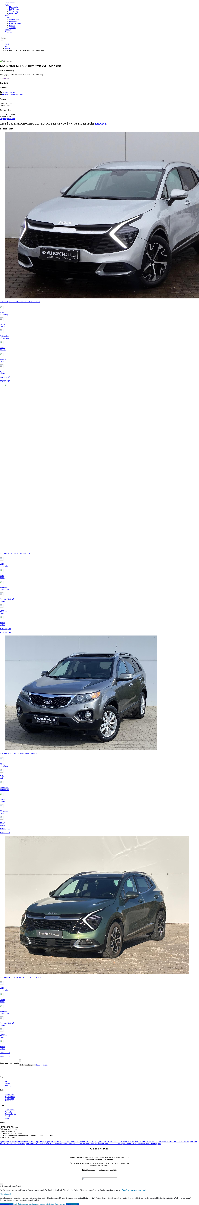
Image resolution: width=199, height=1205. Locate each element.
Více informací (5, 1194)
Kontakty (8, 30)
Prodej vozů (13, 13)
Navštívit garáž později (27, 1065)
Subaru (9, 1142)
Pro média (13, 21)
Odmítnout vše (34, 1204)
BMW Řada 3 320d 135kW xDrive (175, 1142)
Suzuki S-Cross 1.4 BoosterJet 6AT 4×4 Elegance (143, 1144)
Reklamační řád (15, 24)
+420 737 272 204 (8, 92)
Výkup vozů (13, 11)
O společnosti (14, 19)
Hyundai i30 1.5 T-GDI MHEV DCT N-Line (40, 1144)
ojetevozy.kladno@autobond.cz (13, 94)
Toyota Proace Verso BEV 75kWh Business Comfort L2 (77, 1144)
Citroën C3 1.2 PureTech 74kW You (83, 1142)
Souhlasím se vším (6, 1204)
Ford (26, 1142)
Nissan (30, 1142)
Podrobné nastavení (21, 1204)
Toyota (37, 1142)
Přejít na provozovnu (7, 119)
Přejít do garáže (42, 1065)
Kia (34, 1142)
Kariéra (7, 15)
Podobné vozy (5, 78)
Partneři (12, 26)
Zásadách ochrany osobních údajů (134, 1190)
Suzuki (21, 1142)
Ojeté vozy (44, 1142)
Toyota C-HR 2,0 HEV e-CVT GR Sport (112, 1142)
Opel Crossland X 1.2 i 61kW (59, 1142)
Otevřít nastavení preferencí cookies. (13, 1139)
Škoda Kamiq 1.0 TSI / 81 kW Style (111, 1144)
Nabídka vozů (10, 3)
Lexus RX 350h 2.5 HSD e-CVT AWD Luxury (144, 1142)
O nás (7, 17)
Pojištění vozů (14, 9)
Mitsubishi (15, 1142)
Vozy (6, 1081)
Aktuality (12, 28)
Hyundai (3, 1142)
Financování (13, 7)
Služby (7, 5)
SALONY (100, 123)
